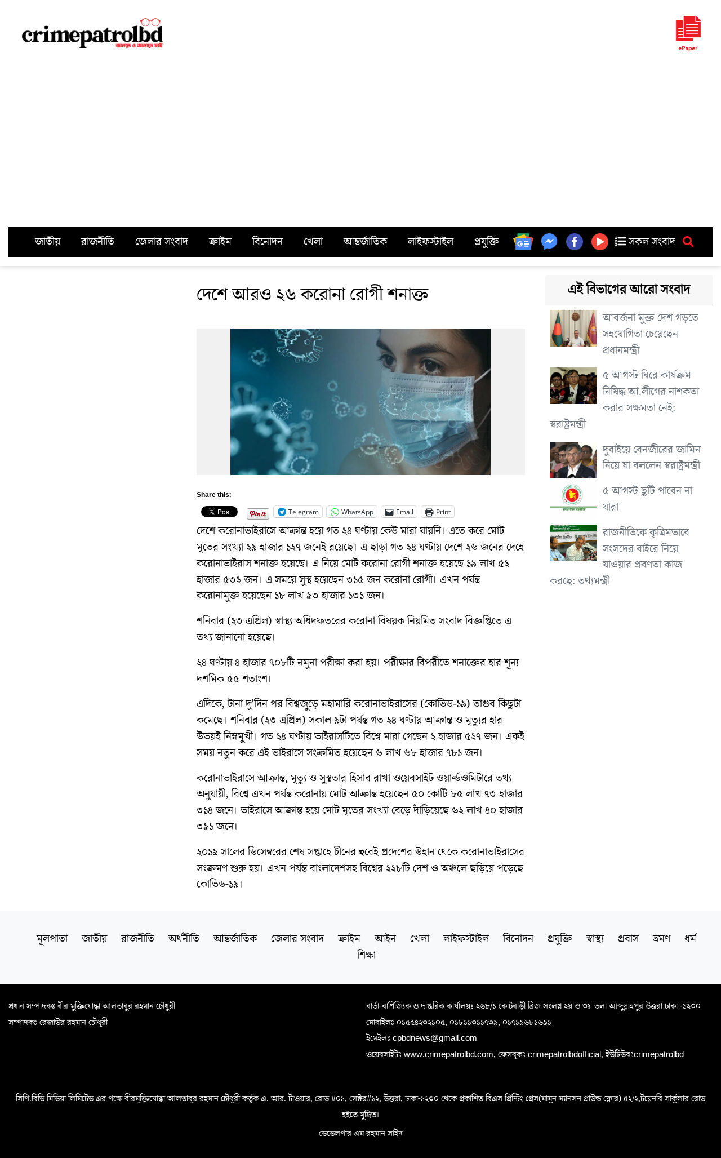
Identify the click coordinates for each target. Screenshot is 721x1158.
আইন (385, 939)
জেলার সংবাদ (161, 242)
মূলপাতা (52, 939)
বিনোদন (267, 242)
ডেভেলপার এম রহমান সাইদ (361, 1133)
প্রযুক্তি (486, 242)
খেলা (313, 242)
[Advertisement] (360, 142)
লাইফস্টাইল (430, 242)
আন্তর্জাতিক (365, 242)
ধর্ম (690, 939)
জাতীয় (47, 242)
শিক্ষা (366, 955)
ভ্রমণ (661, 939)
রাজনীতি (97, 242)
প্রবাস (628, 939)
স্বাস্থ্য (595, 939)
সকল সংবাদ (650, 242)
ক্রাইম (220, 242)
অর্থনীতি (183, 939)
